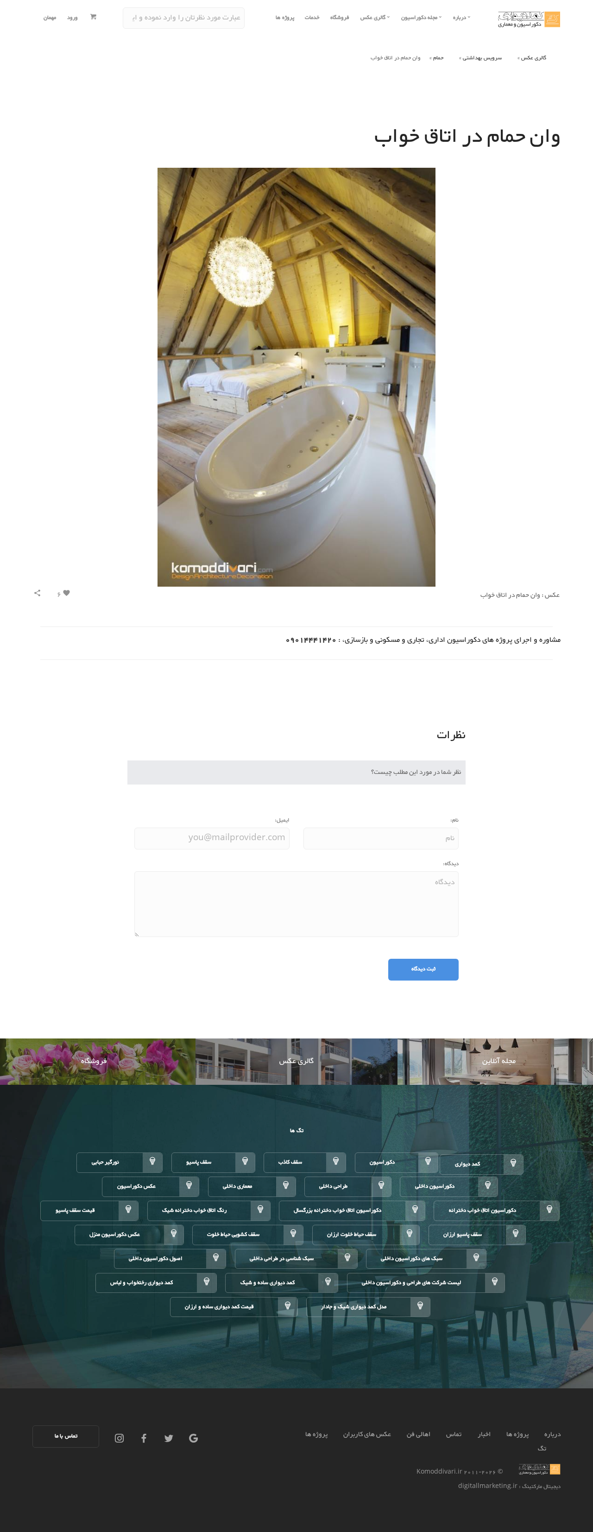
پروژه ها (285, 18)
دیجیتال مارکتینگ (541, 1486)
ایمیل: (282, 820)
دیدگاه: (451, 864)
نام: (454, 820)
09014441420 (310, 640)
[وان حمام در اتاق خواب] (296, 380)
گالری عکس (533, 58)
